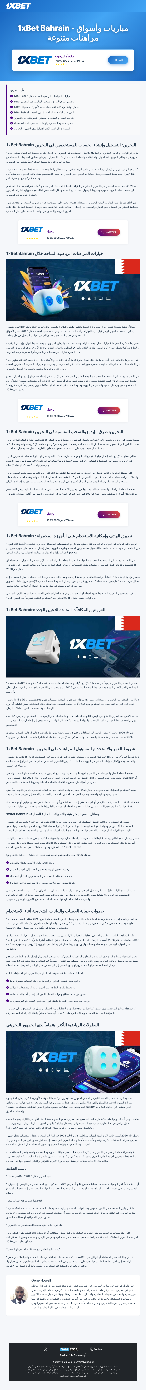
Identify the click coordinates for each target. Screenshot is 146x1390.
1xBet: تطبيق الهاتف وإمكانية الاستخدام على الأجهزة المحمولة (46, 106)
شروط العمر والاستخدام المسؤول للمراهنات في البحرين (44, 117)
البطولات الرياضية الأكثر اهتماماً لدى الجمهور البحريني (42, 128)
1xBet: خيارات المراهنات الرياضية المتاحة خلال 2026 (42, 96)
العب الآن (118, 59)
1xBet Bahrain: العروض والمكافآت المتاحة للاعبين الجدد (44, 112)
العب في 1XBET (108, 232)
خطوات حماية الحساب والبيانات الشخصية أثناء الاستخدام (43, 123)
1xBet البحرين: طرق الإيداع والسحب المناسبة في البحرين (44, 101)
